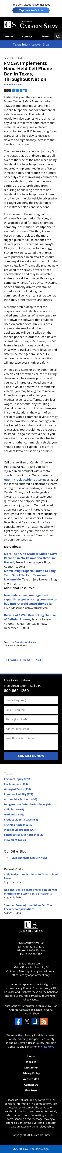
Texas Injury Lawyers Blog (31, 25)
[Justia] (35, 1021)
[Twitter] (27, 1021)
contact (29, 535)
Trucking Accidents (25, 642)
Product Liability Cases (21, 819)
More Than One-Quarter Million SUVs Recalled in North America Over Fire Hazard (30, 558)
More (45, 36)
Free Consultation (17, 680)
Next (40, 659)
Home (9, 36)
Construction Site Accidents (24, 835)
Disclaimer (31, 1067)
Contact (27, 36)
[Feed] (44, 1021)
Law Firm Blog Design (31, 1149)
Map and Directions (31, 963)
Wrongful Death (17, 789)
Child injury (14, 809)
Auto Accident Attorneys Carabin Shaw (28, 1006)
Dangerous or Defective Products (27, 804)
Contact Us (31, 1084)
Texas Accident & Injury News (29, 857)
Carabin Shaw (42, 1135)
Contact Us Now (31, 756)
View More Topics (15, 840)
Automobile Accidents (20, 799)
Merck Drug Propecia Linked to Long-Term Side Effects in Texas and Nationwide (30, 575)
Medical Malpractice (19, 829)
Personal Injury (17, 779)
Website (31, 1062)
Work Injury (14, 814)
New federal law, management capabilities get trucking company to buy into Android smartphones (30, 599)
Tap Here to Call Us (31, 10)
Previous (12, 659)
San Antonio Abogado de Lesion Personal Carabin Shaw (33, 1009)
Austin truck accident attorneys (27, 479)
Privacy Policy (31, 1073)
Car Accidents (16, 784)
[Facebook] (18, 1021)
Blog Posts (31, 1090)
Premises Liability (18, 794)
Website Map (31, 1079)
